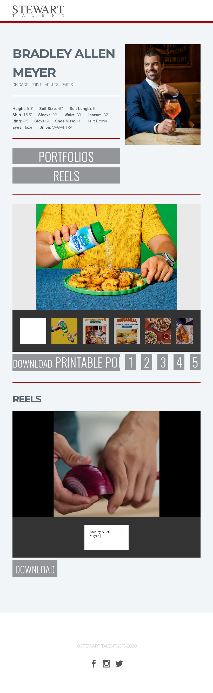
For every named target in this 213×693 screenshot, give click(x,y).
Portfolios (66, 156)
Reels (66, 175)
